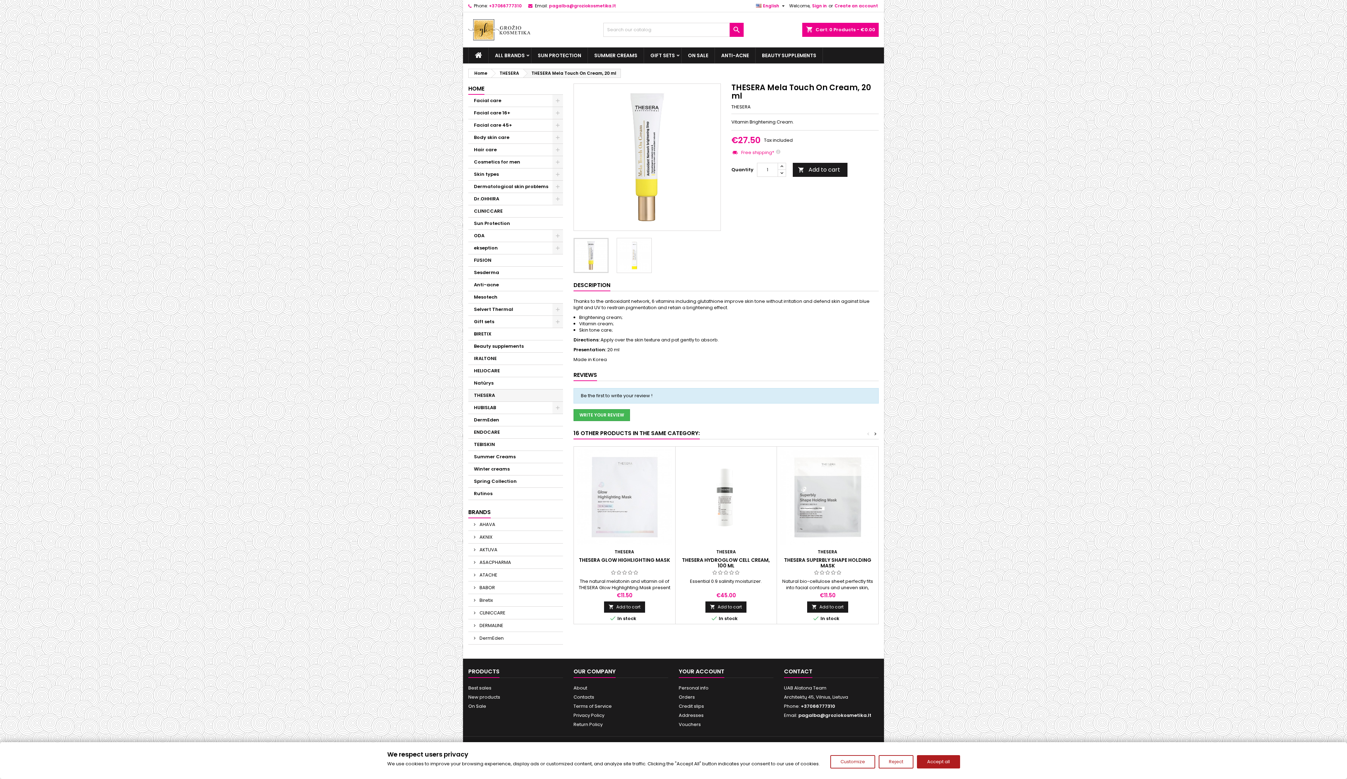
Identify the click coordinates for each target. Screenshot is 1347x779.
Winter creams (492, 469)
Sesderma (486, 272)
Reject (896, 761)
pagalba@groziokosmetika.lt (582, 6)
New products (484, 697)
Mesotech (485, 297)
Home (476, 89)
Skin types (486, 174)
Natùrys (484, 383)
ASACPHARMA (494, 562)
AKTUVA (487, 549)
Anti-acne (735, 55)
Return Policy (588, 724)
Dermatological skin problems (511, 186)
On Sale (698, 55)
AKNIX (485, 537)
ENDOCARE (487, 432)
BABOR (486, 587)
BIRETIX (482, 334)
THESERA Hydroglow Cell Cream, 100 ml (726, 563)
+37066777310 (505, 6)
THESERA (484, 395)
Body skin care (491, 137)
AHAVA (486, 524)
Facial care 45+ (493, 125)
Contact (798, 671)
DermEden (486, 420)
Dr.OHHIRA (486, 198)
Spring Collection (495, 481)
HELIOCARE (487, 370)
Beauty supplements (789, 55)
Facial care (487, 100)
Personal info (694, 688)
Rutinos (483, 493)
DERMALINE (490, 625)
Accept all (938, 761)
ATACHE (487, 575)
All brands (510, 55)
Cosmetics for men (497, 162)
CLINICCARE (488, 211)
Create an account (856, 6)
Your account (701, 671)
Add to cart (819, 170)
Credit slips (691, 706)
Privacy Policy (589, 715)
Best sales (479, 688)
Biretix (485, 600)
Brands (479, 512)
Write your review (601, 415)
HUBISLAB (485, 407)
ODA (479, 235)
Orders (687, 697)
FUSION (482, 260)
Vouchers (690, 724)
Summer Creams (615, 55)
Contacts (584, 697)
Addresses (691, 715)
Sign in (819, 6)
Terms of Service (593, 706)
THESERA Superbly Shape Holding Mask (827, 563)
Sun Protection (559, 55)
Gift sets (662, 55)
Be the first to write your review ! (616, 395)
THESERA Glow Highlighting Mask (624, 560)
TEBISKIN (484, 444)
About (580, 688)
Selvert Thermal (493, 309)
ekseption (486, 248)
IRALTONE (485, 358)
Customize (852, 761)
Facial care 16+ (492, 112)
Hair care (485, 149)
